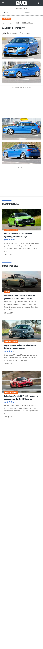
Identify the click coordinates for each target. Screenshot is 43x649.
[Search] (39, 3)
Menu (3, 3)
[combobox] (3, 12)
